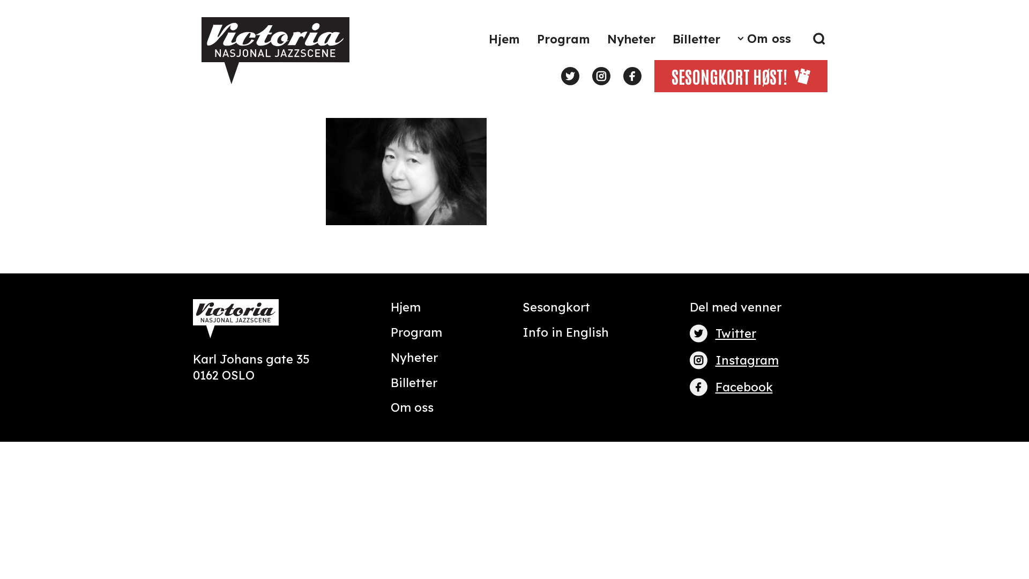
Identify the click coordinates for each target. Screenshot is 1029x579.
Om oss (769, 38)
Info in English (566, 332)
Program (563, 39)
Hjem (504, 39)
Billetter (696, 39)
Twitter (735, 333)
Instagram (747, 360)
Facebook (744, 387)
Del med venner (735, 307)
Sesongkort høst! (729, 76)
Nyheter (631, 39)
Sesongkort (556, 307)
